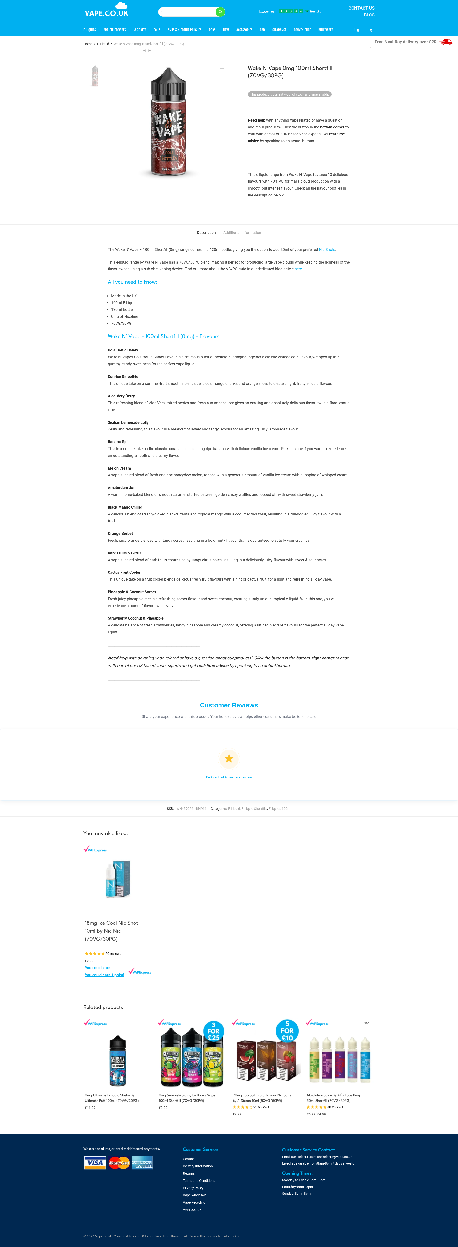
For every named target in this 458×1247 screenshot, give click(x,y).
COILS (157, 30)
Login (357, 30)
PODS (212, 30)
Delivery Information (198, 1166)
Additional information (242, 232)
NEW (226, 30)
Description (206, 232)
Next (222, 124)
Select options (93, 1107)
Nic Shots (327, 249)
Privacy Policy (193, 1188)
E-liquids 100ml (280, 809)
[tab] (206, 233)
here (298, 269)
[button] (220, 12)
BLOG (369, 14)
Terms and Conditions (199, 1181)
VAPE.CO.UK (192, 1210)
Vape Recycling (194, 1202)
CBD (262, 30)
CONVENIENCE (302, 30)
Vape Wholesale (194, 1195)
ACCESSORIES (244, 30)
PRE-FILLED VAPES (115, 30)
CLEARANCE (279, 30)
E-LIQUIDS (89, 30)
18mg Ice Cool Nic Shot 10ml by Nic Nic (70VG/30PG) (111, 931)
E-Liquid (103, 44)
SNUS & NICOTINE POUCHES (184, 30)
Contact (189, 1159)
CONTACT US (362, 8)
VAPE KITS (140, 30)
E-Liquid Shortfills (254, 809)
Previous (110, 124)
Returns (189, 1173)
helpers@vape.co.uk (337, 1157)
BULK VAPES (325, 30)
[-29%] (340, 1084)
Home (87, 44)
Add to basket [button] (94, 975)
